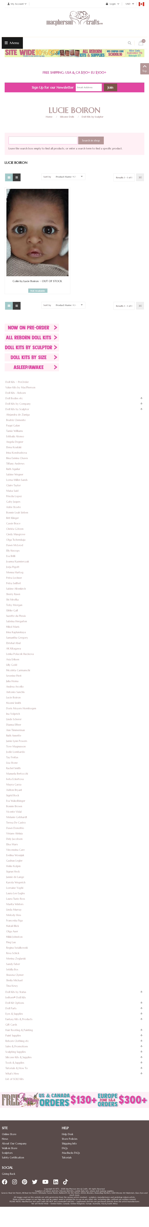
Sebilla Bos (12, 969)
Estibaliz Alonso (15, 436)
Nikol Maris (12, 626)
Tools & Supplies (14, 1062)
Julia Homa (12, 681)
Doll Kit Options (14, 1003)
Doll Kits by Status (15, 992)
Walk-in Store (9, 1148)
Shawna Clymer (15, 975)
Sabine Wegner (14, 474)
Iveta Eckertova (15, 779)
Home (49, 116)
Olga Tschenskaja (15, 539)
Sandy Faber (13, 964)
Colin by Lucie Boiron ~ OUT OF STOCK (37, 281)
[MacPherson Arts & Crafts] (74, 22)
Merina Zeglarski (16, 958)
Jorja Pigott (12, 567)
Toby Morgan (14, 605)
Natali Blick (12, 926)
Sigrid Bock (12, 795)
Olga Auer (12, 931)
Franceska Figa (14, 920)
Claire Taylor (13, 485)
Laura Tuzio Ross (15, 898)
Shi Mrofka (12, 599)
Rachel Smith (13, 768)
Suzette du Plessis (16, 616)
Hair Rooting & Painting (19, 1030)
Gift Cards (11, 1024)
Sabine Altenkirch (16, 588)
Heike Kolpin (13, 866)
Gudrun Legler (14, 860)
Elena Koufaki (13, 447)
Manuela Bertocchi (17, 773)
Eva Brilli (10, 556)
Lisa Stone (12, 762)
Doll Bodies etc (14, 398)
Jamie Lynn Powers (16, 741)
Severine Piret (14, 675)
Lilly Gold (11, 665)
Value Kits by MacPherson (20, 387)
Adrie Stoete (13, 507)
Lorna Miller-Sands (17, 480)
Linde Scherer (14, 719)
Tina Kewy (12, 985)
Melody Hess (13, 915)
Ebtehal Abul (13, 643)
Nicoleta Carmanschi (18, 670)
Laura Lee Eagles (15, 893)
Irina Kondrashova (16, 452)
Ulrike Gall (12, 610)
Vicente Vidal (14, 811)
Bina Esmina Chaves (17, 458)
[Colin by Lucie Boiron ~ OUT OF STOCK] (37, 232)
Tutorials (67, 1157)
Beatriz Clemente (16, 420)
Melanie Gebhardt (16, 817)
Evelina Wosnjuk (15, 855)
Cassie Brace (13, 523)
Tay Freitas (12, 757)
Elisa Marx (12, 844)
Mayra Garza (13, 784)
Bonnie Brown (14, 806)
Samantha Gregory (17, 637)
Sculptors (7, 1153)
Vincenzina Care (15, 849)
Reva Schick (12, 953)
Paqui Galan (13, 425)
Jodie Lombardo (15, 752)
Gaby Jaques (13, 501)
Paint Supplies (13, 1035)
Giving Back (8, 1174)
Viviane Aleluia (14, 833)
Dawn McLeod (14, 545)
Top (144, 71)
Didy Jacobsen (14, 839)
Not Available (37, 290)
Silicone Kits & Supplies (18, 1057)
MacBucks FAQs (71, 1153)
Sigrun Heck (13, 871)
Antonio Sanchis (15, 692)
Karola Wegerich (15, 882)
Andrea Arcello (15, 686)
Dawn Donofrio (15, 828)
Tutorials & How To (16, 1068)
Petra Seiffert (13, 583)
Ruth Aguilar (13, 469)
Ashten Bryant (14, 790)
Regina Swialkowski (17, 947)
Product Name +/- (66, 176)
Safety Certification (13, 1157)
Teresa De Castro (16, 822)
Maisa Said (12, 490)
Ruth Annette (13, 735)
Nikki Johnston (14, 937)
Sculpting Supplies (15, 1052)
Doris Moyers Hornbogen (21, 708)
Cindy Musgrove (15, 534)
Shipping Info (69, 1143)
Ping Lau (11, 942)
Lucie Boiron (13, 697)
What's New (12, 1073)
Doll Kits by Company (18, 403)
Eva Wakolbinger (15, 801)
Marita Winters (14, 904)
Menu (14, 43)
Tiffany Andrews (15, 463)
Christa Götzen (14, 529)
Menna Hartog (14, 572)
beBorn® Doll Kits (15, 997)
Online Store (9, 1134)
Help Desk (67, 1134)
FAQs (65, 1148)
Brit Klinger (12, 518)
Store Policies (69, 1139)
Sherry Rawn (13, 594)
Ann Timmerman (15, 730)
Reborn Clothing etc (17, 1041)
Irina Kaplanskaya (16, 632)
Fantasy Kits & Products (18, 1019)
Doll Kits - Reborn (15, 393)
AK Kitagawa (13, 648)
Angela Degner (14, 442)
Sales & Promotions (16, 1046)
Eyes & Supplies (14, 1013)
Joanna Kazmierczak (17, 561)
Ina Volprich (13, 713)
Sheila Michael (14, 980)
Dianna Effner (13, 724)
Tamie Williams (14, 431)
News (5, 1139)
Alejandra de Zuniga (18, 414)
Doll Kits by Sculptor (92, 116)
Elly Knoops (13, 550)
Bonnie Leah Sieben (17, 512)
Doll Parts (10, 1008)
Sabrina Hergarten (16, 621)
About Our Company (14, 1143)
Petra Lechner (14, 578)
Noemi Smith (13, 703)
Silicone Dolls (67, 116)
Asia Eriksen (12, 659)
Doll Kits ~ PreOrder (17, 382)
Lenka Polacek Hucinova (20, 654)
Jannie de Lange (15, 877)
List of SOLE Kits (14, 1079)
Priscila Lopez (14, 496)
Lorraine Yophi (14, 888)
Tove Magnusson (16, 746)
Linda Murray (14, 909)
